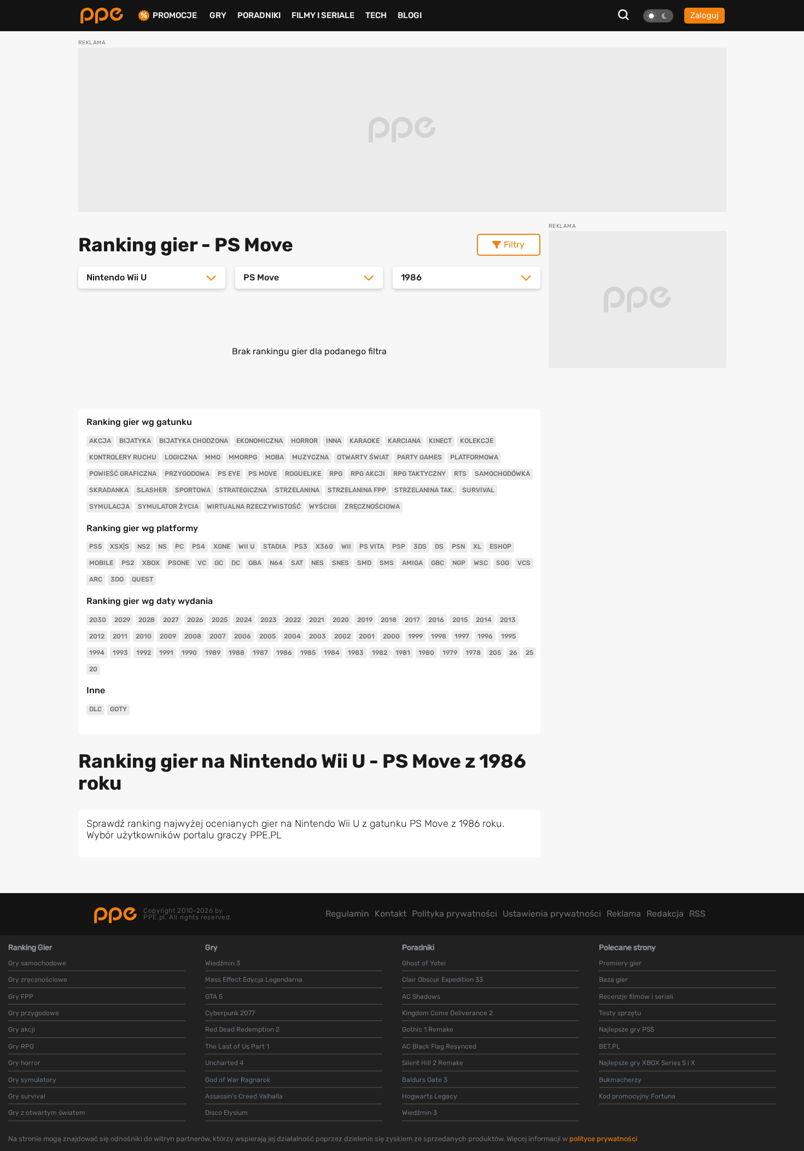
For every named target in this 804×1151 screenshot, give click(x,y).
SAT (297, 563)
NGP (458, 563)
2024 (244, 620)
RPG (335, 473)
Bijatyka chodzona (193, 441)
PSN (458, 546)
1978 (473, 653)
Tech (376, 15)
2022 (293, 620)
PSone (178, 563)
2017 (412, 620)
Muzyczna (310, 457)
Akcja (100, 441)
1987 (260, 653)
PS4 (198, 546)
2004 (292, 636)
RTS (460, 473)
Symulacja (109, 506)
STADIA (274, 546)
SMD (364, 563)
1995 (508, 636)
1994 (96, 653)
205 (495, 653)
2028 (146, 620)
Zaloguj (704, 15)
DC (235, 563)
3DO (117, 579)
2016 (436, 620)
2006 (242, 636)
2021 (316, 620)
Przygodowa (187, 473)
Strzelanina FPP (357, 490)
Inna (333, 441)
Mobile (101, 563)
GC (218, 563)
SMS (387, 563)
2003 (317, 636)
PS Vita (371, 546)
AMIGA (412, 563)
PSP (398, 546)
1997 (462, 636)
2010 (144, 636)
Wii (346, 546)
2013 (508, 620)
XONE (221, 546)
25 (529, 653)
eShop (500, 546)
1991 (166, 653)
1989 (212, 653)
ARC (95, 579)
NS (162, 546)
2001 (367, 636)
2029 (122, 620)
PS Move (262, 473)
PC (179, 546)
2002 (342, 636)
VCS (524, 563)
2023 (268, 620)
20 (93, 669)
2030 (97, 620)
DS (439, 546)
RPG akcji (368, 473)
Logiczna (181, 457)
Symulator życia (168, 506)
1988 (236, 653)
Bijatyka (135, 441)
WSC (481, 563)
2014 (484, 620)
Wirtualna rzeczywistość (254, 506)
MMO (212, 457)
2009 (168, 636)
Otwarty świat (363, 457)
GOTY (118, 709)
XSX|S (119, 546)
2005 (267, 636)
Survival (478, 490)
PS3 (300, 546)
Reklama (624, 913)
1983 (356, 653)
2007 (217, 636)
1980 (426, 653)
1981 (402, 653)
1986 (284, 653)
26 (513, 653)
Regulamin (347, 913)
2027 (171, 620)
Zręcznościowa (372, 506)
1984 (332, 653)
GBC (437, 563)
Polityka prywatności (454, 913)
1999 (415, 636)
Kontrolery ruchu (122, 457)
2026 (195, 620)
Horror (304, 441)
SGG (502, 563)
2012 (96, 636)
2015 (460, 620)
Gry (217, 15)
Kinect (440, 441)
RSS (697, 913)
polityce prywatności (603, 1139)
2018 (389, 620)
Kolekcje (476, 441)
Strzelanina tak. (424, 490)
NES (317, 563)
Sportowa (193, 490)
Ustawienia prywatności (552, 913)
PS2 (127, 563)
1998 (438, 636)
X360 (324, 546)
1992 (143, 653)
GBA (254, 563)
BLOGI (410, 15)
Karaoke (364, 441)
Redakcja (665, 913)
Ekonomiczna (259, 441)
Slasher (152, 490)
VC (201, 563)
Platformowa (474, 457)
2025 (220, 620)
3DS (420, 546)
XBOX (151, 563)
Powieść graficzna (122, 473)
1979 (449, 653)
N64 (276, 563)
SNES (340, 563)
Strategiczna (243, 490)
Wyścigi (322, 506)
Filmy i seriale (323, 15)
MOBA (274, 457)
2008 (192, 636)
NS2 (143, 546)
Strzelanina (297, 490)
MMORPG (243, 457)
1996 (485, 636)
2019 (364, 620)
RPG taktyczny (419, 473)
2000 (391, 636)
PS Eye (229, 473)
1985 (308, 653)
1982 (379, 653)
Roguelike (303, 473)
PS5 (95, 546)
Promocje (175, 15)
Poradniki (259, 15)
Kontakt (390, 913)
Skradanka (109, 490)
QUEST (142, 579)
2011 (120, 636)
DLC (95, 709)
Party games (419, 457)
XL (477, 546)
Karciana (404, 441)
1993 (120, 653)
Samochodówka (502, 473)
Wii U (246, 546)
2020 (341, 620)
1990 (189, 653)
